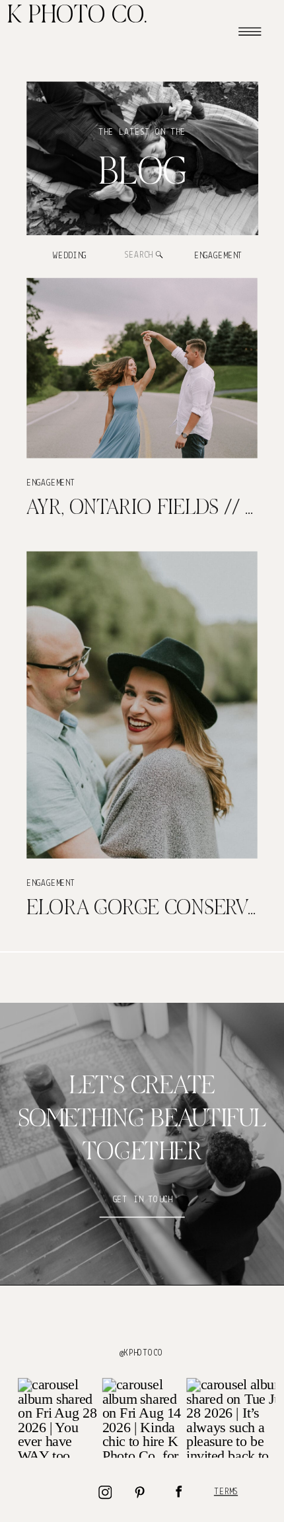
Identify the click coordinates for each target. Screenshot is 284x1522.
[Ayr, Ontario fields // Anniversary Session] (141, 368)
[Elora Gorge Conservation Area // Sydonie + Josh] (141, 704)
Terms (226, 1492)
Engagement (50, 483)
